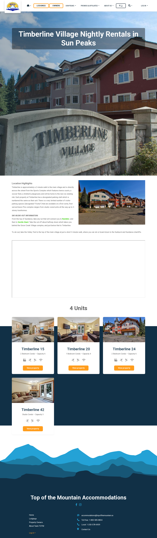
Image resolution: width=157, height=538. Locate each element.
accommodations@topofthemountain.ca (97, 515)
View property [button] (33, 368)
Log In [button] (143, 6)
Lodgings (43, 5)
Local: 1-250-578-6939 (90, 525)
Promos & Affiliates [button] (89, 6)
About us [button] (108, 6)
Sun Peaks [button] (70, 6)
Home (31, 515)
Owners (56, 6)
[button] (29, 6)
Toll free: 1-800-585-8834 (91, 520)
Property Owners (36, 522)
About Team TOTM (36, 526)
